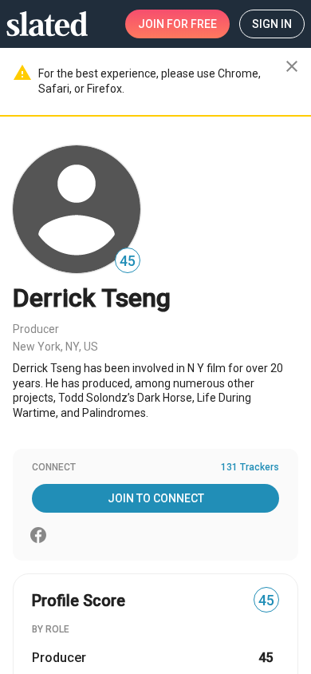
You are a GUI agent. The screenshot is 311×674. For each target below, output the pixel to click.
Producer (36, 329)
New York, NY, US (55, 346)
